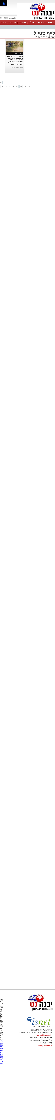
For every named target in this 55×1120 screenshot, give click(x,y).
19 (25, 87)
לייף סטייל (40, 36)
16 (13, 87)
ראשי (51, 22)
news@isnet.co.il (44, 1035)
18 (21, 87)
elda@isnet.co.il (45, 1045)
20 (29, 87)
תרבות (22, 22)
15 (9, 87)
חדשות (41, 22)
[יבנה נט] (34, 1011)
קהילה (32, 22)
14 (6, 87)
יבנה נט (51, 36)
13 (2, 87)
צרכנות (12, 22)
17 (17, 87)
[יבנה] (36, 20)
